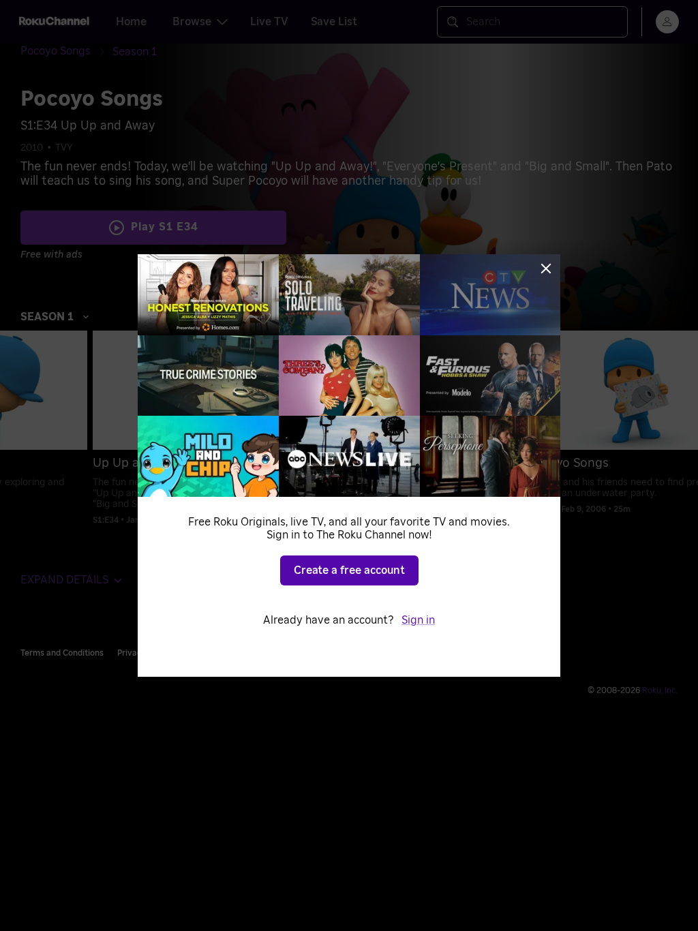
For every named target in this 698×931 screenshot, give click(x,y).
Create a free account (349, 570)
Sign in (418, 620)
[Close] (546, 268)
